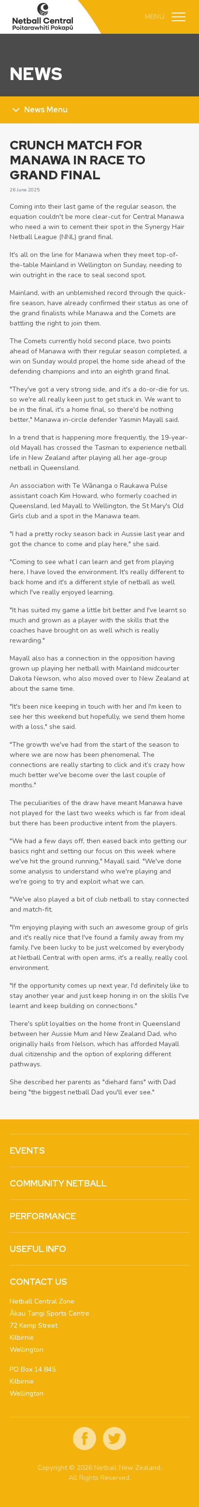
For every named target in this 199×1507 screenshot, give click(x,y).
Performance (43, 1216)
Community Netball (58, 1183)
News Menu (46, 110)
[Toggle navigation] (178, 17)
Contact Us (38, 1281)
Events (27, 1150)
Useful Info (38, 1248)
